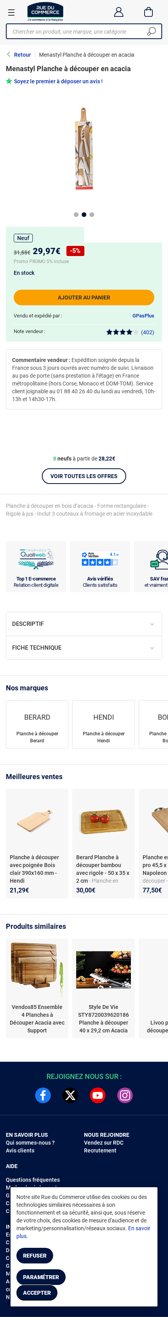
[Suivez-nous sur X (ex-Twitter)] (70, 1095)
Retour (22, 55)
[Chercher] (151, 31)
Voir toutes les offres (84, 476)
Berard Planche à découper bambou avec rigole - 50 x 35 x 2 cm (102, 869)
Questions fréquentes (33, 1180)
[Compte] (118, 11)
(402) (147, 332)
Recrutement (100, 1150)
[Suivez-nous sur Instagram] (125, 1095)
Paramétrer (41, 1277)
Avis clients (20, 1150)
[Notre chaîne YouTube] (97, 1095)
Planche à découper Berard (37, 737)
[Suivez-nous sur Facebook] (43, 1095)
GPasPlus (143, 316)
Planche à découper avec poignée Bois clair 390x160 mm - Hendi (34, 869)
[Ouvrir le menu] (11, 12)
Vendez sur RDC (103, 1143)
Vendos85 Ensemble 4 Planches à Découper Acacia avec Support (37, 1019)
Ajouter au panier (84, 297)
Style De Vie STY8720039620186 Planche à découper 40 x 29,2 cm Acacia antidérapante (103, 1019)
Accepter (37, 1293)
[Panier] (148, 11)
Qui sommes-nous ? (30, 1143)
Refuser (34, 1255)
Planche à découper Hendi (104, 737)
